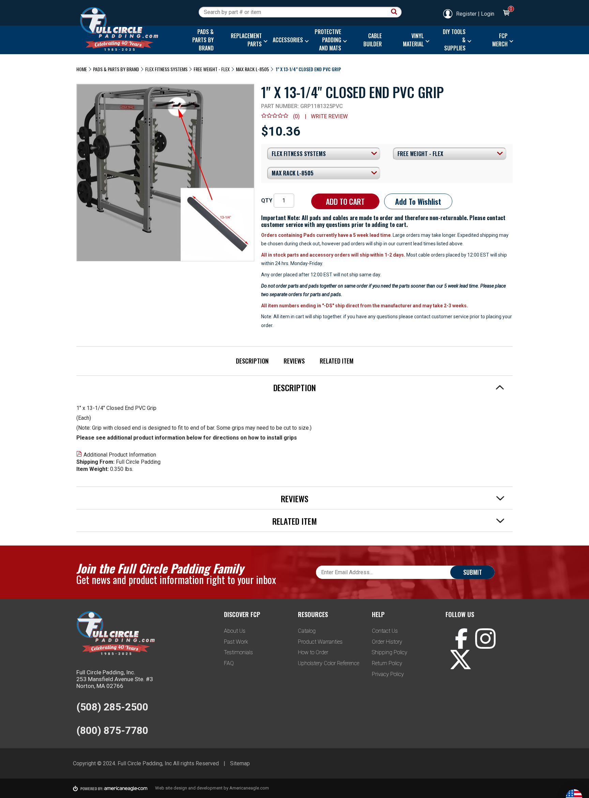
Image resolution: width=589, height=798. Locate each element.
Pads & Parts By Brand (116, 69)
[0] (505, 14)
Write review (329, 116)
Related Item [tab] (294, 521)
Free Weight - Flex (212, 69)
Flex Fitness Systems (166, 69)
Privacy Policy (388, 674)
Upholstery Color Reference (328, 663)
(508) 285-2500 (112, 707)
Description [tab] (294, 387)
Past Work (236, 642)
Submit (472, 572)
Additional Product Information (120, 454)
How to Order (313, 652)
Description (252, 360)
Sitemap (240, 763)
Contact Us (385, 631)
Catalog (307, 631)
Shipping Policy (389, 652)
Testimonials (238, 652)
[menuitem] (201, 40)
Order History (387, 642)
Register (466, 14)
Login (487, 14)
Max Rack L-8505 (252, 69)
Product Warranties (320, 642)
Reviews (294, 360)
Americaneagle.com (249, 788)
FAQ (229, 663)
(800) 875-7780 (112, 730)
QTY (266, 200)
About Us (234, 631)
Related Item (336, 360)
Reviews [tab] (294, 498)
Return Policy (387, 663)
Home (81, 69)
